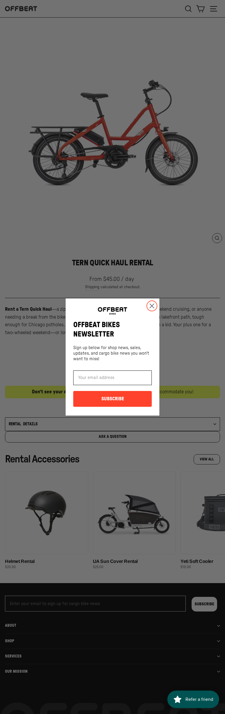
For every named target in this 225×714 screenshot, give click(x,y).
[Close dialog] (152, 306)
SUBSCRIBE (112, 399)
